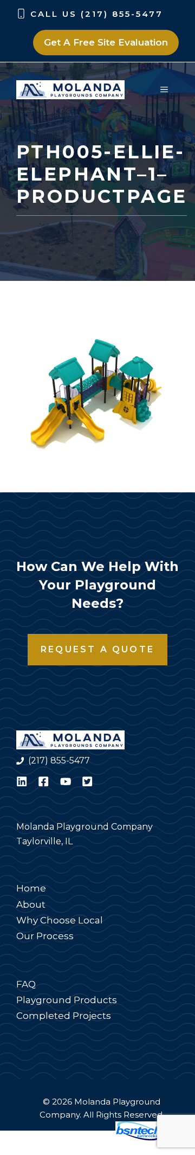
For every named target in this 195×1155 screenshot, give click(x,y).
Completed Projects (63, 1015)
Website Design (73, 1137)
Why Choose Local (59, 920)
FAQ (26, 984)
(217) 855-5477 (59, 760)
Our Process (45, 936)
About (31, 904)
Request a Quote (97, 649)
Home (31, 888)
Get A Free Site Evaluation (106, 42)
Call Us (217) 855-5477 (96, 14)
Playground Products (66, 999)
